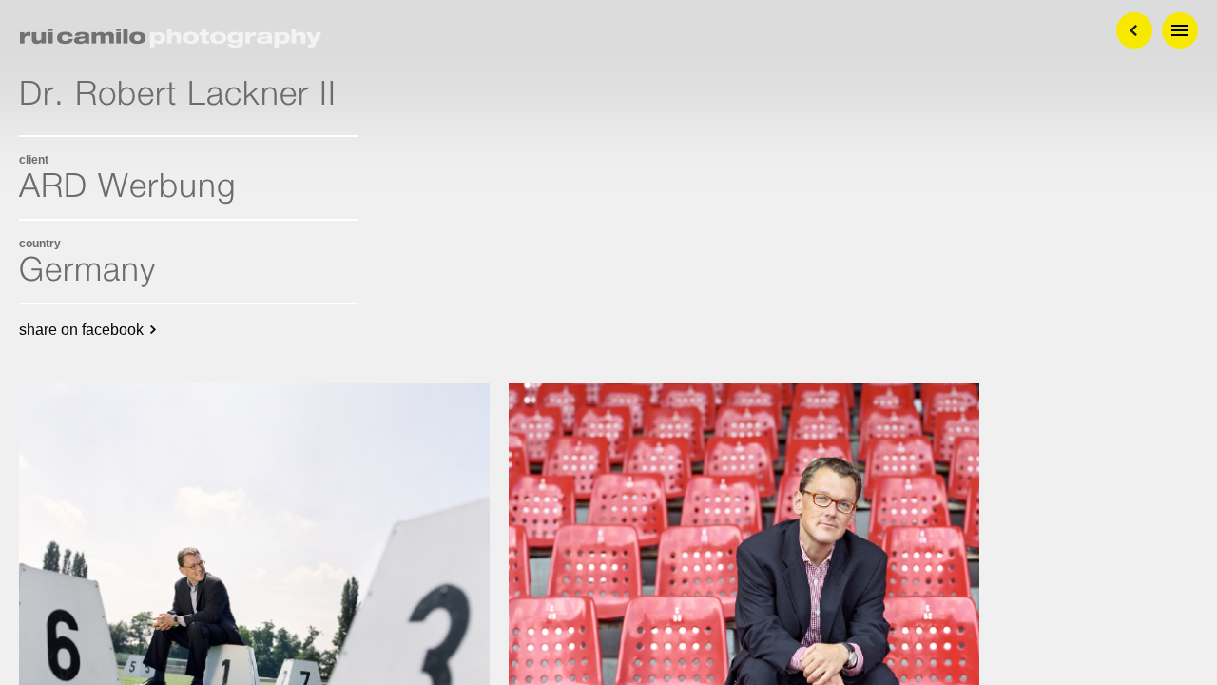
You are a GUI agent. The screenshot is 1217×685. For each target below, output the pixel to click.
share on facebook (81, 330)
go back (1134, 30)
